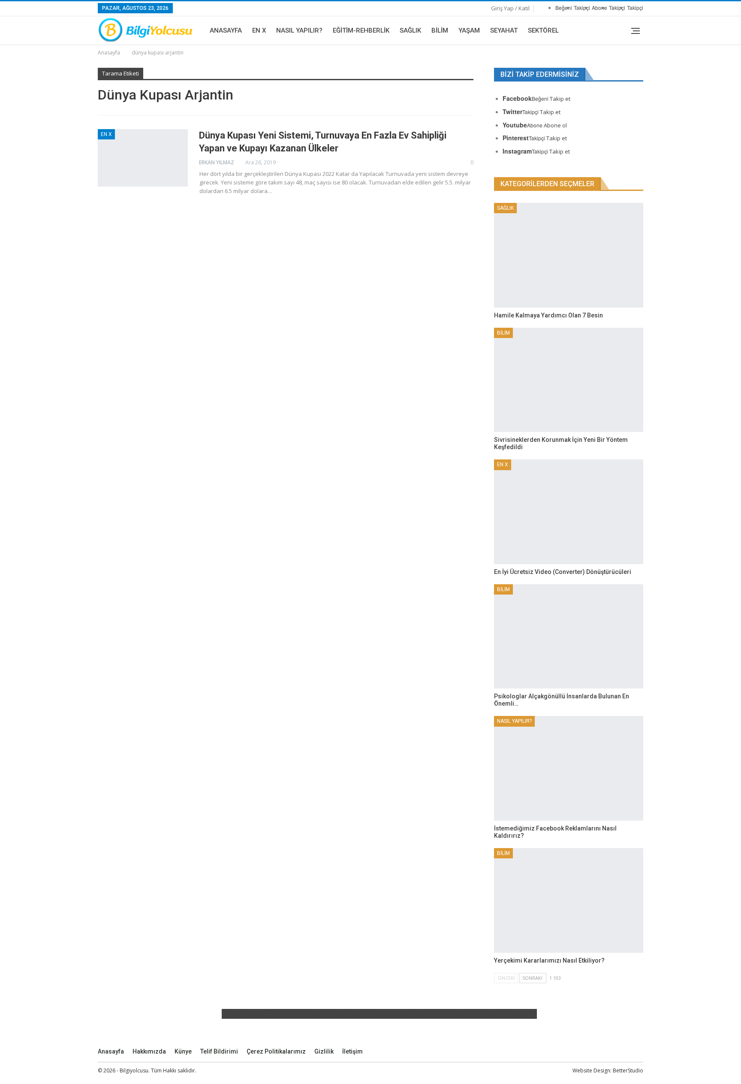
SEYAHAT (504, 30)
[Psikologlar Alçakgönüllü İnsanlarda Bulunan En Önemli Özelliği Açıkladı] (568, 636)
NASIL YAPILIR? (299, 30)
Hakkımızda (149, 1051)
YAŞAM (469, 30)
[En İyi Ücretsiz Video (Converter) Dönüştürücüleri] (568, 511)
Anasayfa (226, 30)
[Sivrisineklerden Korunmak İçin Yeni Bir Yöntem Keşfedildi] (568, 380)
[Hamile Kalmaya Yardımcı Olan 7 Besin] (568, 255)
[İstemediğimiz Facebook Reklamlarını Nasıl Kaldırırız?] (568, 768)
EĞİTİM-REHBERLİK (361, 30)
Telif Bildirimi (219, 1051)
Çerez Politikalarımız (276, 1051)
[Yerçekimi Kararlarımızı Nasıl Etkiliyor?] (568, 900)
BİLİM (439, 30)
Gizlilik (324, 1051)
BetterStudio (628, 1070)
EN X (259, 30)
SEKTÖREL (543, 30)
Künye (183, 1051)
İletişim (352, 1051)
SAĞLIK (410, 30)
